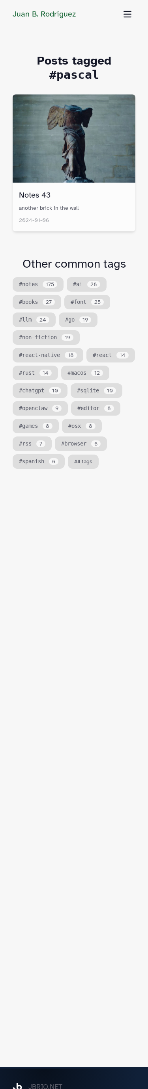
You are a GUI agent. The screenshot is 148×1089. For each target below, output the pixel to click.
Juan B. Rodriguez (44, 14)
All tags (83, 461)
